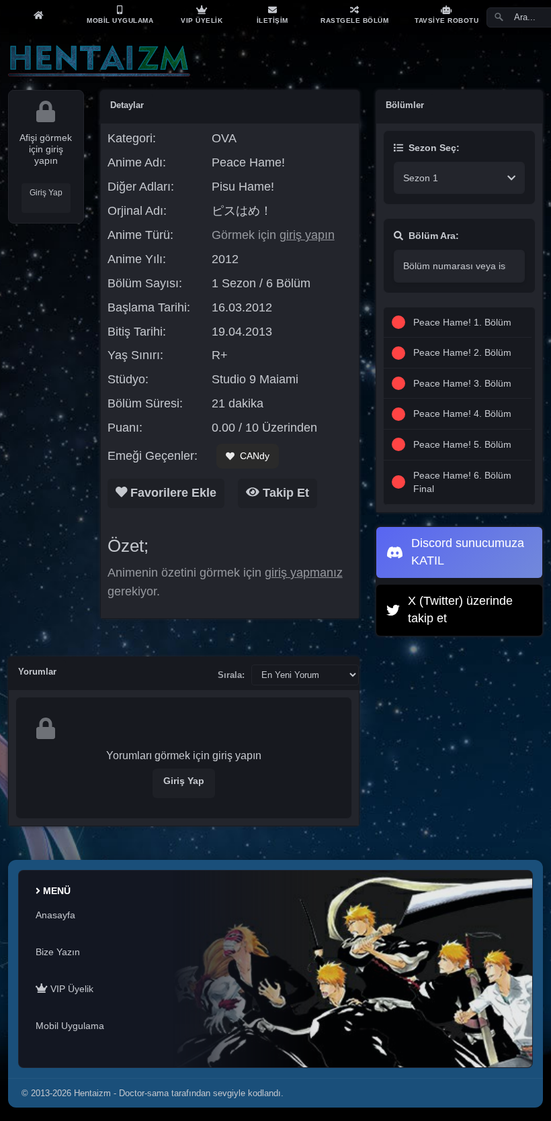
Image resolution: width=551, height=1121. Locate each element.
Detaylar (127, 105)
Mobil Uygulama (70, 1025)
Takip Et (284, 492)
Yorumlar (37, 672)
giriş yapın (307, 235)
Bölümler (405, 105)
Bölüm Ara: (434, 235)
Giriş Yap (46, 192)
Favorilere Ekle (171, 492)
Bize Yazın (58, 951)
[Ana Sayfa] (38, 15)
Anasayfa (55, 915)
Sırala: (231, 675)
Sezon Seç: (434, 147)
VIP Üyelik (70, 988)
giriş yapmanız (304, 572)
